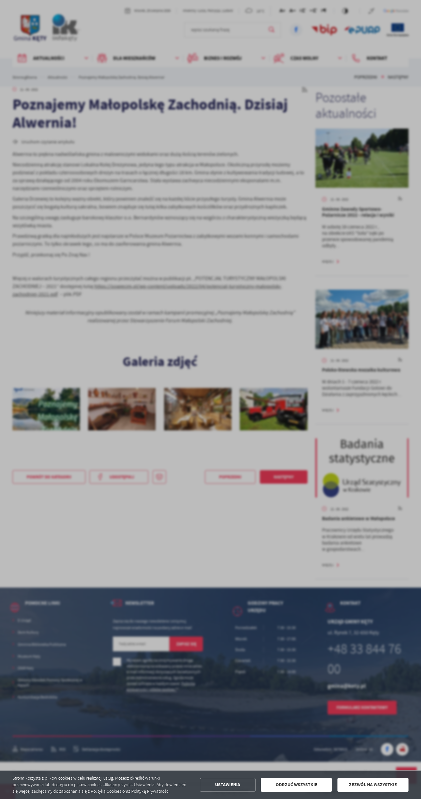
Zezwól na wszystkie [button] (373, 785)
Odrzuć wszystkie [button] (296, 785)
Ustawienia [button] (227, 785)
